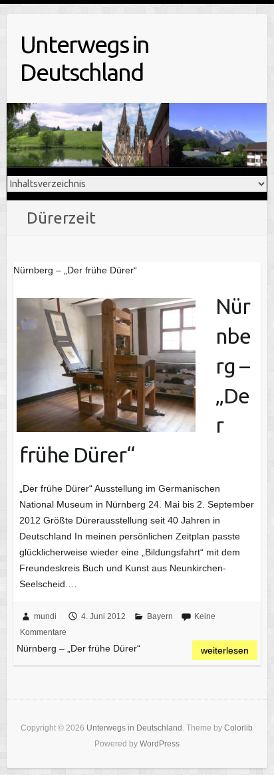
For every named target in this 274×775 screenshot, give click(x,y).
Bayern (160, 616)
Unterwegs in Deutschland (84, 58)
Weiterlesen (225, 650)
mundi (45, 616)
